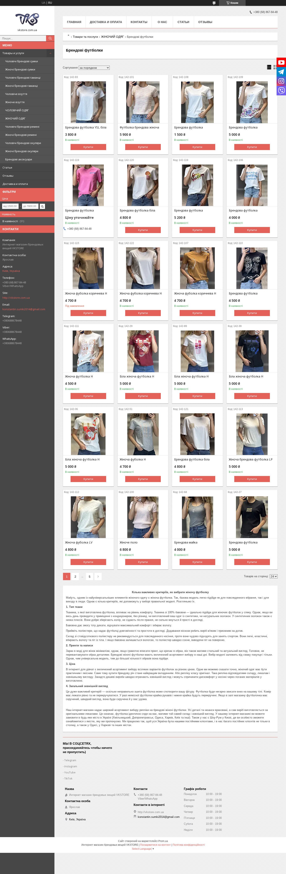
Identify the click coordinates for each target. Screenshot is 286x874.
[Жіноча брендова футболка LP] (252, 434)
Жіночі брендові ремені (21, 135)
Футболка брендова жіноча (139, 127)
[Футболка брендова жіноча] (143, 102)
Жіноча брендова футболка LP (251, 459)
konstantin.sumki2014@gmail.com (24, 309)
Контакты (139, 22)
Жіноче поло (129, 542)
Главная (74, 22)
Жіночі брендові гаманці (21, 86)
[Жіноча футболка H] (88, 351)
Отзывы (8, 176)
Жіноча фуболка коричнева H (86, 293)
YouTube (70, 772)
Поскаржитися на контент (155, 844)
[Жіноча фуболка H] (143, 434)
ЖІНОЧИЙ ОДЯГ (15, 118)
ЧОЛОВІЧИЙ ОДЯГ (17, 110)
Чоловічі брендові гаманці (22, 77)
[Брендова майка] (197, 517)
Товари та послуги (85, 36)
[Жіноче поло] (143, 517)
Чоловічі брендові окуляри (23, 143)
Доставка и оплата (15, 184)
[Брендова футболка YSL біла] (88, 102)
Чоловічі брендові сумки (21, 61)
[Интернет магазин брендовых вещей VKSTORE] (27, 18)
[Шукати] (50, 38)
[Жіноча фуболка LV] (88, 517)
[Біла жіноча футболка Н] (143, 351)
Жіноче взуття (14, 102)
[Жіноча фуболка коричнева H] (88, 268)
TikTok (68, 778)
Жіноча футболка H (79, 376)
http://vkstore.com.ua (16, 298)
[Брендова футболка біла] (143, 185)
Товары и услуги (13, 53)
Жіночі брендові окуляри (21, 151)
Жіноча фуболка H (133, 459)
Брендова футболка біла (137, 210)
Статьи (7, 167)
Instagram (70, 766)
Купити (88, 147)
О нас (162, 22)
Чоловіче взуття (16, 94)
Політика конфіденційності (189, 844)
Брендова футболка (188, 127)
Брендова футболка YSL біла (85, 127)
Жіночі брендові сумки (20, 69)
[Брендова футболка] (197, 102)
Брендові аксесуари (18, 159)
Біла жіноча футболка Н (137, 376)
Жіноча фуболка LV (78, 542)
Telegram (70, 760)
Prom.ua (163, 841)
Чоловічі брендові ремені (22, 126)
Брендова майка (185, 542)
